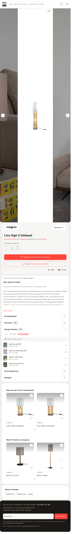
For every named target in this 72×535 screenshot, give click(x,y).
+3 (31, 418)
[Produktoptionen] (31, 395)
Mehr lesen (7, 311)
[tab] (6, 334)
